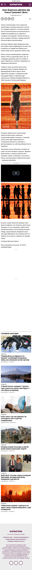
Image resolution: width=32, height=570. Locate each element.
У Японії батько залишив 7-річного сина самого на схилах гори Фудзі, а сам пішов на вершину (15, 388)
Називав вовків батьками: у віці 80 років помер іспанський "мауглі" (15, 448)
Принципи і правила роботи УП (16, 541)
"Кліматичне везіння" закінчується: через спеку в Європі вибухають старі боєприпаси (16, 507)
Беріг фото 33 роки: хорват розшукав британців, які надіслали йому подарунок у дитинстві (16, 477)
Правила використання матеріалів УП (16, 539)
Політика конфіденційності (21, 537)
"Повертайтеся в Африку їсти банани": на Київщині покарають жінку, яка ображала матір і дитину (15, 358)
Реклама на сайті (7, 537)
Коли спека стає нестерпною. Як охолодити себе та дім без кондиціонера (13, 418)
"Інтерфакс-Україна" (21, 554)
